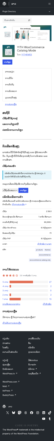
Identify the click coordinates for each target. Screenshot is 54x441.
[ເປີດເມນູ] (50, 4)
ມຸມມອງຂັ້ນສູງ (11, 97)
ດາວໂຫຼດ (7, 62)
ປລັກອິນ (31, 347)
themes (47, 250)
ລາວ (10, 406)
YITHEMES (26, 54)
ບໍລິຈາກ (32, 369)
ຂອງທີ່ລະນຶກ (34, 373)
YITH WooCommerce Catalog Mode (30, 49)
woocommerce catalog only (40, 260)
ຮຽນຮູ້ (5, 360)
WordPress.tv (10, 373)
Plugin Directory (9, 11)
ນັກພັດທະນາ (8, 369)
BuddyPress (9, 395)
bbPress (8, 390)
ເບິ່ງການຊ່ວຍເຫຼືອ (18, 204)
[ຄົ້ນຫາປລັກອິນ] (29, 20)
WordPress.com (11, 381)
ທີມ (29, 343)
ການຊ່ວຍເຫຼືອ (11, 104)
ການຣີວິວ (9, 78)
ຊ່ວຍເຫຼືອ (6, 364)
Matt (6, 386)
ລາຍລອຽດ (9, 71)
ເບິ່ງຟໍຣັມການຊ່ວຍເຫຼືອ (12, 323)
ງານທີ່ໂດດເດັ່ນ (34, 338)
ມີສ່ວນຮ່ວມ (33, 360)
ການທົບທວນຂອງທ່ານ (11, 304)
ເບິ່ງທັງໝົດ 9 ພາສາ (44, 244)
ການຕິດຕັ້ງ (9, 84)
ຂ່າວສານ (6, 343)
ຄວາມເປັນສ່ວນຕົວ (10, 352)
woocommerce (44, 255)
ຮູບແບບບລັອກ (34, 352)
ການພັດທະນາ (11, 91)
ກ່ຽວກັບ (6, 338)
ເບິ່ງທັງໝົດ (47, 304)
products (39, 250)
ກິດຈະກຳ (32, 364)
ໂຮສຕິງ (5, 347)
